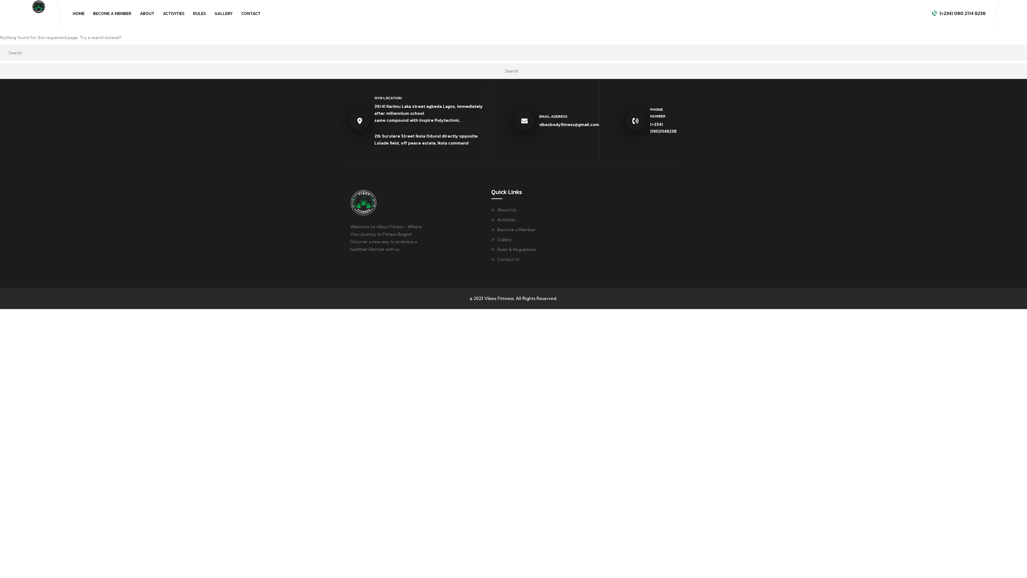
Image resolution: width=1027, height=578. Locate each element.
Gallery (223, 13)
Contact (250, 13)
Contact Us (508, 259)
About (147, 13)
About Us (506, 209)
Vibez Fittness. (499, 298)
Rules (199, 13)
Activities (174, 13)
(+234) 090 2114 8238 (963, 13)
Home (79, 13)
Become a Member (112, 13)
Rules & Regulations (516, 249)
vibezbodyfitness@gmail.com (569, 124)
